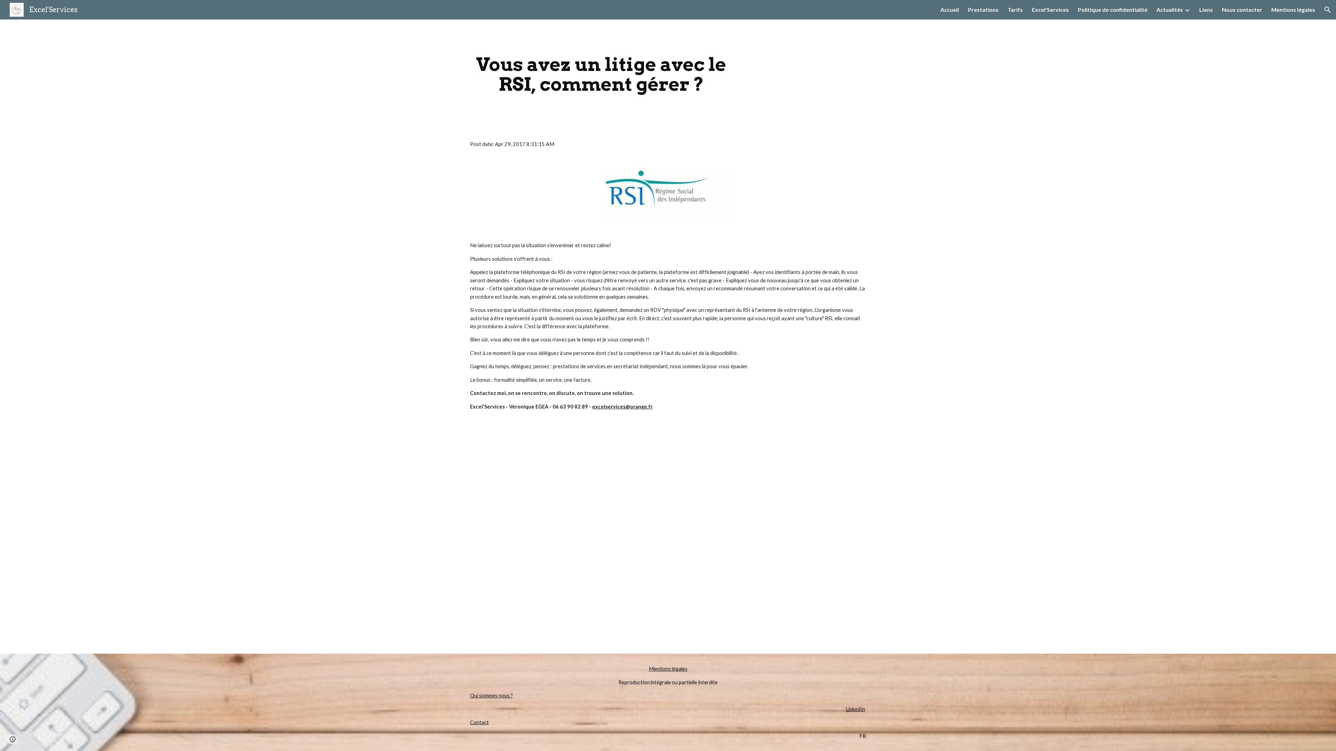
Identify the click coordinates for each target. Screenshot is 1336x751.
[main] (601, 74)
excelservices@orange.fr (622, 407)
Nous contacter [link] (1242, 9)
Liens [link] (1206, 9)
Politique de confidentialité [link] (1112, 9)
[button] (1327, 9)
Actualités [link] (1169, 9)
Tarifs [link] (1015, 9)
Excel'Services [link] (1050, 9)
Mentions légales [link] (1293, 9)
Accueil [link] (949, 9)
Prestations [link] (983, 9)
